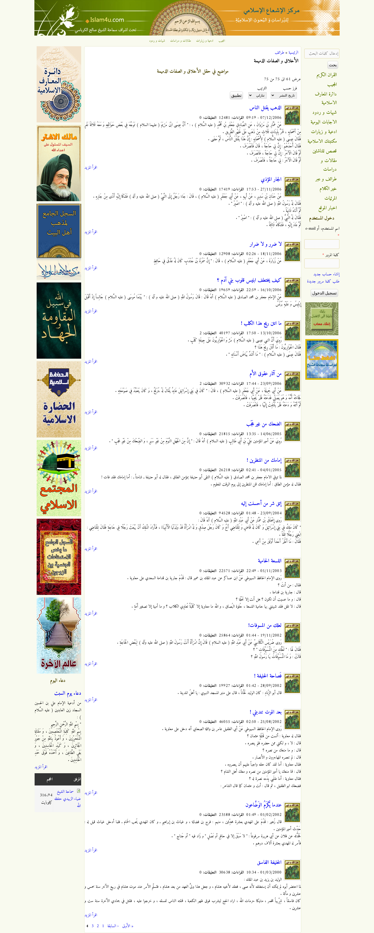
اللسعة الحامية (270, 561)
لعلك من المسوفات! (265, 625)
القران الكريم (327, 75)
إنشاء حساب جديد (326, 274)
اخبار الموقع (327, 208)
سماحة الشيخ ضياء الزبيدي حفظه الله (67, 799)
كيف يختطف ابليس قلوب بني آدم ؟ (249, 280)
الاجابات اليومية (324, 122)
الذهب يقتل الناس (265, 108)
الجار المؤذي (271, 179)
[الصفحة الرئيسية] (187, 34)
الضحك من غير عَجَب (264, 424)
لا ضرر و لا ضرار (266, 244)
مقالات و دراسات (180, 41)
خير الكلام (328, 188)
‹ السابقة (113, 926)
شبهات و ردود (157, 41)
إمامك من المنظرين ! (264, 460)
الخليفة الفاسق (269, 862)
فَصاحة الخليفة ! (268, 676)
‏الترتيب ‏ (261, 88)
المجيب (222, 41)
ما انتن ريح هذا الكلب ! (261, 323)
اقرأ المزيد (90, 167)
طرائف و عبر (326, 179)
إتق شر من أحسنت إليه (261, 503)
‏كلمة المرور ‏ (330, 255)
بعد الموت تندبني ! (266, 712)
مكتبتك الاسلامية (322, 141)
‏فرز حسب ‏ (289, 88)
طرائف (279, 52)
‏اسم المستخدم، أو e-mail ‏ (322, 232)
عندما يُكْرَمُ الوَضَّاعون (264, 805)
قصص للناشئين (324, 151)
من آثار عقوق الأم (266, 373)
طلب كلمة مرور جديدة (323, 281)
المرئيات (330, 198)
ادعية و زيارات (204, 41)
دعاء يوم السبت (67, 693)
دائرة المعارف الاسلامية (326, 98)
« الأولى (127, 926)
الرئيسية (293, 52)
